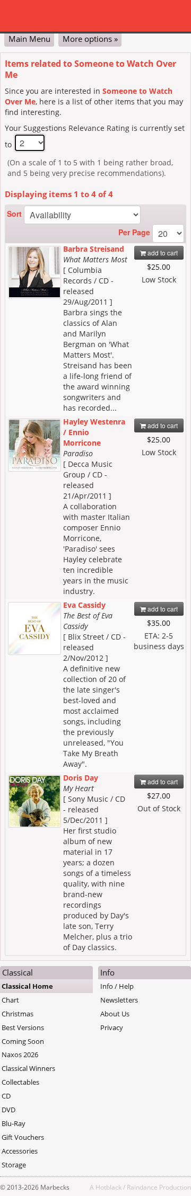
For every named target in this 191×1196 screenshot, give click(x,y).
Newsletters (119, 1000)
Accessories (20, 1151)
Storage (14, 1165)
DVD (8, 1109)
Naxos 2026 (20, 1054)
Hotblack (108, 1187)
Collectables (20, 1082)
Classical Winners (28, 1068)
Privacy (111, 1027)
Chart (10, 1000)
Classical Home (27, 986)
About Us (114, 1013)
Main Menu (29, 38)
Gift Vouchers (23, 1137)
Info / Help (117, 986)
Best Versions (23, 1027)
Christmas (17, 1013)
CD (6, 1096)
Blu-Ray (13, 1123)
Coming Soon (23, 1041)
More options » (90, 38)
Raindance (142, 1187)
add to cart (162, 252)
